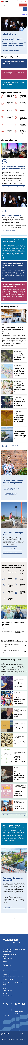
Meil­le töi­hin (6, 1016)
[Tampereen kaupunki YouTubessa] (23, 1003)
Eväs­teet (4, 1039)
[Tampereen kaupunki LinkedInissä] (15, 1003)
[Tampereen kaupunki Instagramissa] (7, 1003)
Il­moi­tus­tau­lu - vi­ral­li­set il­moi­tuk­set (19, 1011)
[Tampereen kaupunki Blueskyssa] (19, 1003)
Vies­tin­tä (17, 1016)
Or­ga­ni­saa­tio (6, 1010)
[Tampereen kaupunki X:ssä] (11, 1003)
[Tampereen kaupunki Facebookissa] (4, 1003)
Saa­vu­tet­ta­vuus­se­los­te (13, 1039)
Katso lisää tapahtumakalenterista (12, 815)
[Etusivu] (5, 1)
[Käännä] (18, 1)
